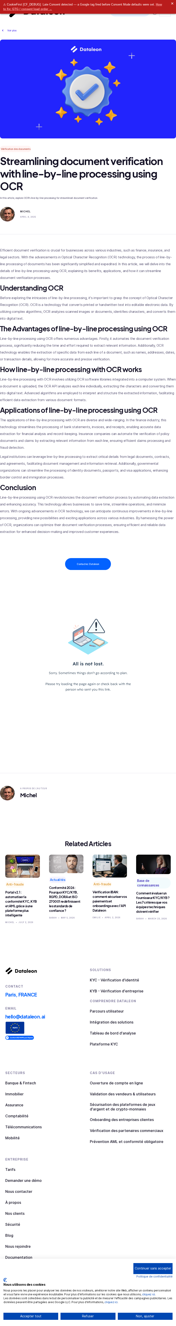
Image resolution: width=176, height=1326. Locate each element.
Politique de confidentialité (154, 1276)
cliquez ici (148, 1294)
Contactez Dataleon (88, 564)
